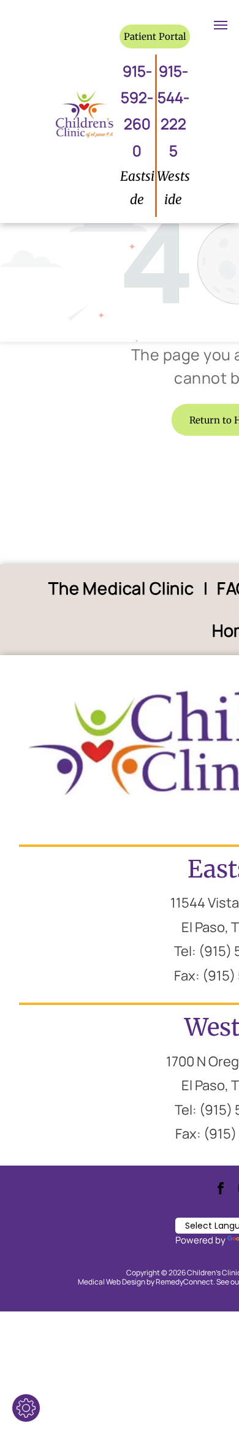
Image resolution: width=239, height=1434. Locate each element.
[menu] (220, 25)
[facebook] (221, 1189)
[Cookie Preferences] (26, 1408)
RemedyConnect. (185, 1282)
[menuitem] (123, 588)
